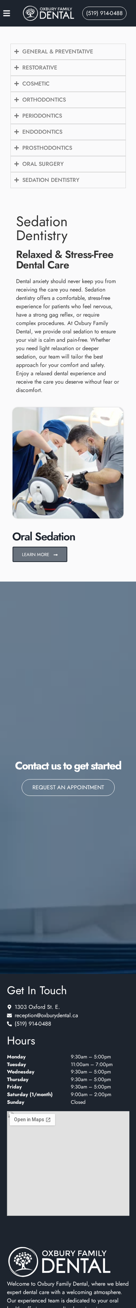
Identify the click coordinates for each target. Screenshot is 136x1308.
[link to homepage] (48, 13)
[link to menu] (12, 13)
